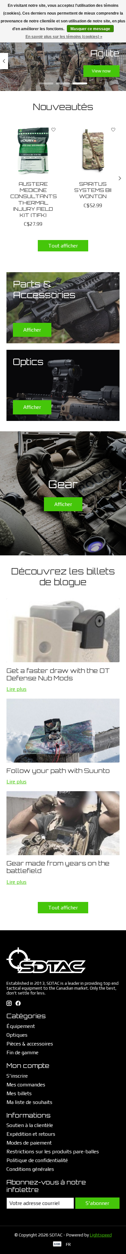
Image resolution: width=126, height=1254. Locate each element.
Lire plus (16, 689)
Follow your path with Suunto (58, 771)
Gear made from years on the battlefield (58, 867)
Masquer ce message (90, 29)
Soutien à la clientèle (29, 1125)
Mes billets (19, 1093)
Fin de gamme (22, 1052)
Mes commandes (25, 1085)
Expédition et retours (30, 1134)
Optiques (16, 1035)
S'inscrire (17, 1076)
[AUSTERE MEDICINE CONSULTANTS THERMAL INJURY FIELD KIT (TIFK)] (33, 150)
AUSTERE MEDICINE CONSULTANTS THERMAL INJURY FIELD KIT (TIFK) (33, 199)
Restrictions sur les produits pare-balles (52, 1151)
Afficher (63, 504)
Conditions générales (30, 1169)
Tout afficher (63, 246)
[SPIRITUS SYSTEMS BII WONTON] (93, 150)
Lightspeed (101, 1235)
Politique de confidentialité (37, 1160)
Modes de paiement (29, 1143)
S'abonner (97, 1203)
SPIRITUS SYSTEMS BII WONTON (92, 190)
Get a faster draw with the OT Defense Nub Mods (58, 674)
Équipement (20, 1026)
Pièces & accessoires (29, 1044)
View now (101, 71)
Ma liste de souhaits (29, 1102)
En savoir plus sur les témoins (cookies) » (64, 36)
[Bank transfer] (57, 1244)
